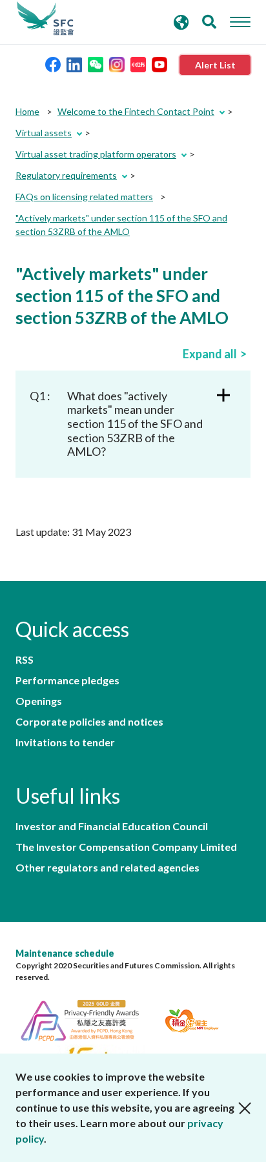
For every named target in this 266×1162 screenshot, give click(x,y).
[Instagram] (117, 63)
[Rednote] (138, 63)
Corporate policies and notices (89, 722)
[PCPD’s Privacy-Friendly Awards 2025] (87, 1019)
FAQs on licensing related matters (84, 196)
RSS (24, 660)
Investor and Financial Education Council (111, 826)
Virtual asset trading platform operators (95, 153)
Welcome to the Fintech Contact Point (135, 111)
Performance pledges (67, 680)
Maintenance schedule (64, 953)
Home (27, 111)
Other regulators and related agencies (107, 867)
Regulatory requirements (66, 175)
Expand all (210, 354)
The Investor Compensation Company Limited (126, 847)
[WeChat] (95, 63)
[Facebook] (53, 63)
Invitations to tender (65, 742)
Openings (38, 701)
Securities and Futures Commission (45, 18)
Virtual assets (43, 132)
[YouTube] (159, 63)
